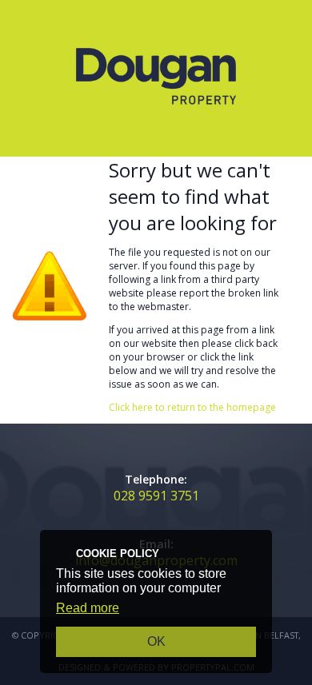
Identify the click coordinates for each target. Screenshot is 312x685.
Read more (87, 608)
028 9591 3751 (156, 495)
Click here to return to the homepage (192, 407)
